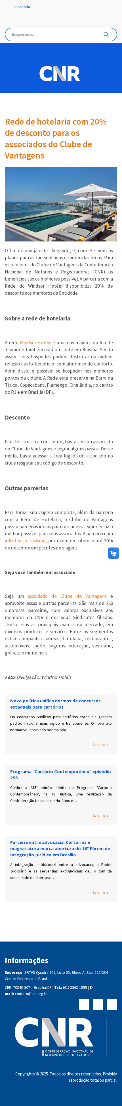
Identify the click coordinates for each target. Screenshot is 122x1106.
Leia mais (100, 744)
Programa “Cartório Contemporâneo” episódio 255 (60, 774)
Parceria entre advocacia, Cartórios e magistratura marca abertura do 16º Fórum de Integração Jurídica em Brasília (60, 848)
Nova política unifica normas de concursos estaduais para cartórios (55, 704)
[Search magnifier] (106, 36)
